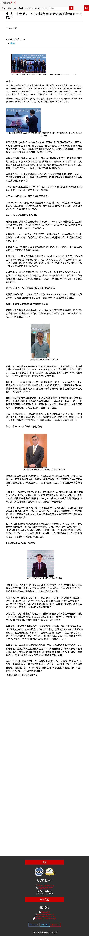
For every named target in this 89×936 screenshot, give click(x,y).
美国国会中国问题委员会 (45, 914)
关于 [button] (4, 8)
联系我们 (37, 8)
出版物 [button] (29, 8)
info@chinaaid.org (45, 885)
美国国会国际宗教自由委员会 (45, 916)
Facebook (34, 925)
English (44, 8)
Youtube (56, 925)
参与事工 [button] (22, 8)
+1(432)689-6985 (45, 888)
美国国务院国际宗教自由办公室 (45, 919)
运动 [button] (15, 8)
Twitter (45, 925)
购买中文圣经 (45, 912)
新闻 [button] (9, 8)
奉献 (86, 8)
